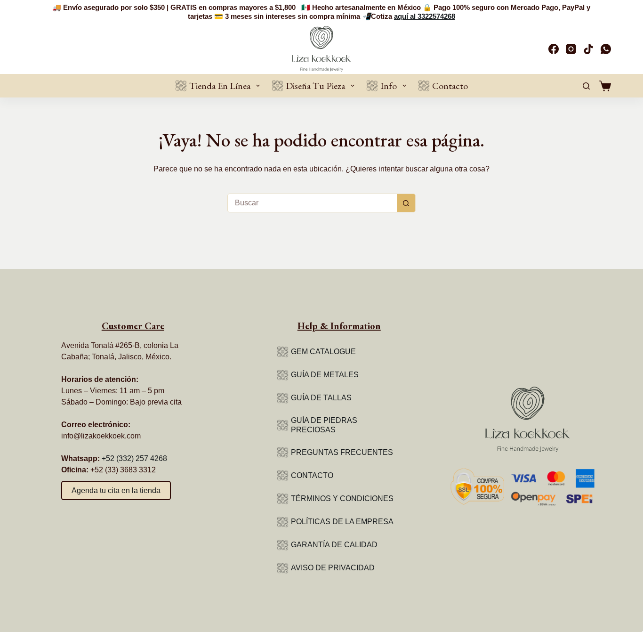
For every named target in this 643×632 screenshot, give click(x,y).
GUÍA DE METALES (325, 375)
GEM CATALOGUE (323, 352)
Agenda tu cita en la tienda (116, 490)
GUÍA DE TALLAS (321, 398)
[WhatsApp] (606, 49)
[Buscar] (586, 85)
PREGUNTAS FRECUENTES (342, 452)
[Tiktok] (127, 516)
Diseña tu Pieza (315, 86)
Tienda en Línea (219, 86)
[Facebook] (553, 49)
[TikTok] (588, 49)
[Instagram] (571, 49)
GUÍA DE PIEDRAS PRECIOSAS (324, 425)
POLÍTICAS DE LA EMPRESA (342, 522)
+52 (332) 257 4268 (134, 458)
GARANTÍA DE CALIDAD (334, 545)
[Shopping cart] (605, 86)
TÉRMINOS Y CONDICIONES (342, 498)
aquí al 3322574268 (424, 16)
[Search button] (406, 203)
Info (388, 86)
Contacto (450, 86)
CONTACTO (312, 475)
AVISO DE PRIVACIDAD (333, 568)
